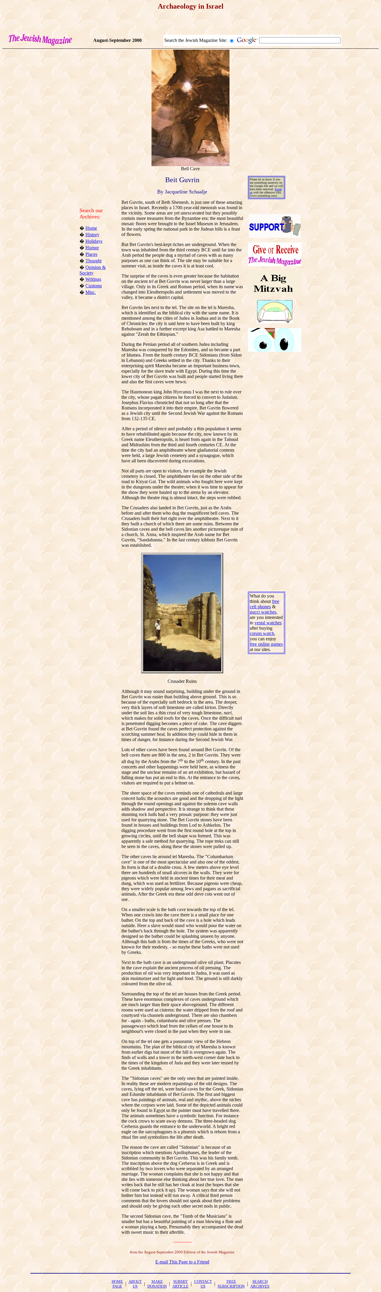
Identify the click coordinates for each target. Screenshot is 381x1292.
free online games (266, 644)
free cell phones (264, 604)
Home (91, 228)
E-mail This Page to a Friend (182, 1261)
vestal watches (268, 622)
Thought (93, 260)
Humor (92, 247)
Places (91, 254)
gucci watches (263, 612)
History (92, 234)
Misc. (90, 292)
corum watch (262, 633)
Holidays (93, 241)
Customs (93, 285)
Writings (93, 279)
